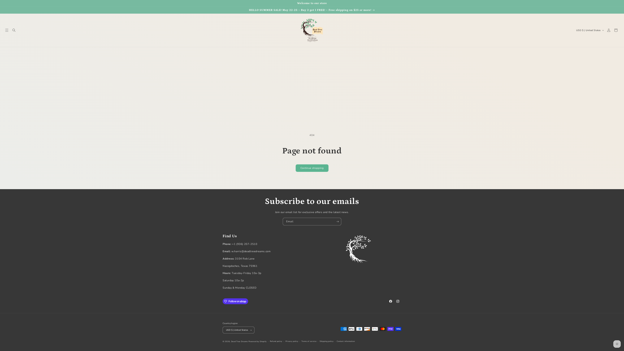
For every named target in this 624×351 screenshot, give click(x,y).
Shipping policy (327, 341)
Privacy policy (292, 341)
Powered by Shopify (257, 341)
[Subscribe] (337, 221)
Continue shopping (312, 168)
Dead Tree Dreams (239, 341)
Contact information (346, 341)
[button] (6, 30)
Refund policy (276, 341)
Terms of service (308, 341)
